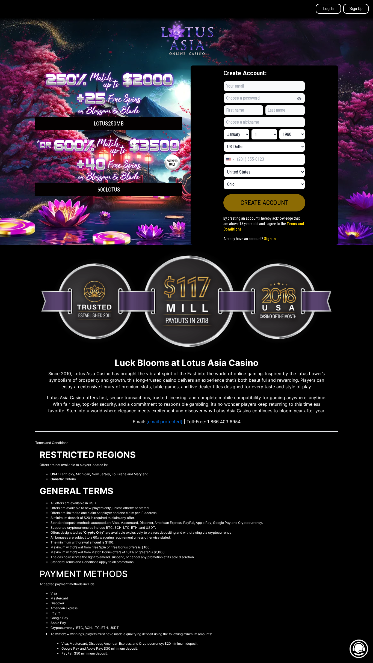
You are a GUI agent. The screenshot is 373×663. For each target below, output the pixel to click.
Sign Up (356, 8)
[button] (108, 100)
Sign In (270, 239)
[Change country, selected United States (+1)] (230, 159)
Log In (328, 8)
